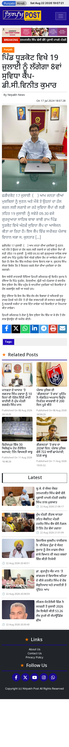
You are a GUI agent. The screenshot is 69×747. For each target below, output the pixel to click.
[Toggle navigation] (60, 16)
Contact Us (35, 653)
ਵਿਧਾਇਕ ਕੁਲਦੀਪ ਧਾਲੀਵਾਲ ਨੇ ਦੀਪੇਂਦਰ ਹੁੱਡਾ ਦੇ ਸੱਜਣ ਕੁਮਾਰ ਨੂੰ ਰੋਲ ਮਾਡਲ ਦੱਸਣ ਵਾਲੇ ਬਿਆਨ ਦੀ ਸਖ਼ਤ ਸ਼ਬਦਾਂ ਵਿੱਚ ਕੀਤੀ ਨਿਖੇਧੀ (51, 550)
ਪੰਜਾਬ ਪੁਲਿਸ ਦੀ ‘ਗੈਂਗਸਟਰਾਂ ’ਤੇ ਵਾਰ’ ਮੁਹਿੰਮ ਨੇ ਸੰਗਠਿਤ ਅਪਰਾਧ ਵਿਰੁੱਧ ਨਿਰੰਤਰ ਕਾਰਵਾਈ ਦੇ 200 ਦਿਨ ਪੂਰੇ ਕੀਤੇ (51, 397)
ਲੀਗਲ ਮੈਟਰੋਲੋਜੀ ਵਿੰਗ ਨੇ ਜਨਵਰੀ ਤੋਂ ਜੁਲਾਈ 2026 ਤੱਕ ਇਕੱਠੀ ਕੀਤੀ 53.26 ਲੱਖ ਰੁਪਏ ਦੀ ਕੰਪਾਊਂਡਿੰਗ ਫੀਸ (50, 611)
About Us (34, 649)
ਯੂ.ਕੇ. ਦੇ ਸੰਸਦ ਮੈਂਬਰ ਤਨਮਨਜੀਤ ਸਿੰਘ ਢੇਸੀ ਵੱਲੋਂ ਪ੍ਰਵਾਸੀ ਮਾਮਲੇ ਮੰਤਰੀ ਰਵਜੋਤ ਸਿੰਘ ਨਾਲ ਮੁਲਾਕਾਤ (51, 496)
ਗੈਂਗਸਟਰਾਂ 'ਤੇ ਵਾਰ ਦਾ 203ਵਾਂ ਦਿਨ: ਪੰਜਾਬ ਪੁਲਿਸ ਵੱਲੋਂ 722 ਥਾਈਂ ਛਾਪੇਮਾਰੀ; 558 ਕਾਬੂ (51, 450)
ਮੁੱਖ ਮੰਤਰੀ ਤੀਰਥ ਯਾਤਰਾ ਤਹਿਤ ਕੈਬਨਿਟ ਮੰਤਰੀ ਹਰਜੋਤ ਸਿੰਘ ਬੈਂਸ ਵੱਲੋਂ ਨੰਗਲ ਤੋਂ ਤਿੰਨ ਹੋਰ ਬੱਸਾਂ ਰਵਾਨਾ (51, 522)
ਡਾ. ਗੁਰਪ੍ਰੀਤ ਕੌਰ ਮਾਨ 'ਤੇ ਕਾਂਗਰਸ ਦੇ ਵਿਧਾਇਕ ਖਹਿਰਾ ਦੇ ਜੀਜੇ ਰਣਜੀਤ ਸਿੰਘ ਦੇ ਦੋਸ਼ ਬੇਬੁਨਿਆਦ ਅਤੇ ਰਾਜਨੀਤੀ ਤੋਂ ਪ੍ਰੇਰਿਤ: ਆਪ (51, 581)
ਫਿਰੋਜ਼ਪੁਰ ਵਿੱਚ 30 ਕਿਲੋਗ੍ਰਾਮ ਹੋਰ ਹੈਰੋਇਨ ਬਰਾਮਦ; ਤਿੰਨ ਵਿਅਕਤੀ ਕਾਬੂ (17, 448)
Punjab (8, 49)
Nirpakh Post (31, 688)
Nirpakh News (16, 95)
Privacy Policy (34, 657)
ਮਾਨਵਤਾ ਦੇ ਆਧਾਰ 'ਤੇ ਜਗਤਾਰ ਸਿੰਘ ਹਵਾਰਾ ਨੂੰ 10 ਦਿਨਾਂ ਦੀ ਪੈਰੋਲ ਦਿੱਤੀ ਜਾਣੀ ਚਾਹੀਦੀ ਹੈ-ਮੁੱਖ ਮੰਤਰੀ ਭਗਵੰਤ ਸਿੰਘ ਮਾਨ (17, 397)
